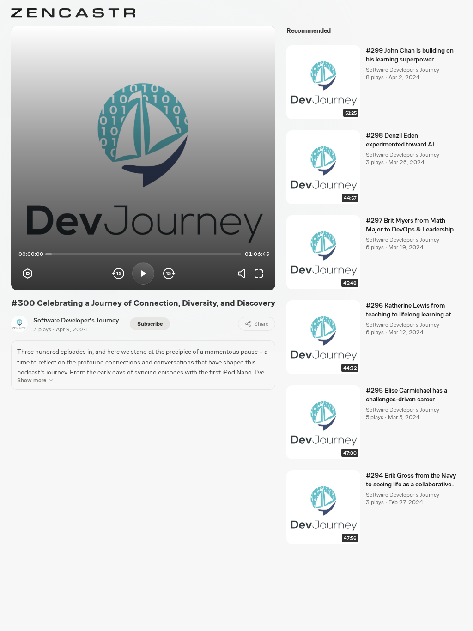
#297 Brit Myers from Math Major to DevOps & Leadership (410, 225)
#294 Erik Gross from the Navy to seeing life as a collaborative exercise (411, 480)
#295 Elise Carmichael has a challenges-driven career (406, 395)
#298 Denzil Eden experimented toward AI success (400, 140)
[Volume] (243, 273)
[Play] (143, 273)
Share (261, 324)
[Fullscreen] (258, 273)
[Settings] (27, 273)
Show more (31, 380)
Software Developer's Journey (76, 320)
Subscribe (150, 324)
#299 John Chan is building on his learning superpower (410, 55)
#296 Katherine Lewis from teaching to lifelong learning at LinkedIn (408, 310)
